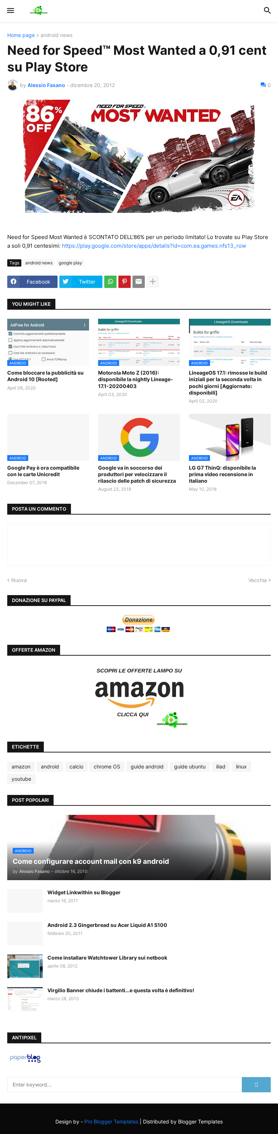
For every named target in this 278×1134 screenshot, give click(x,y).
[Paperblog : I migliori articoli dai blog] (25, 1062)
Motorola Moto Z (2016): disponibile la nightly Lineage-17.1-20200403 (135, 379)
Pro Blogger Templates (111, 1121)
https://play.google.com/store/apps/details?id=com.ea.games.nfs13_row (154, 245)
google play (70, 262)
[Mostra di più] (153, 282)
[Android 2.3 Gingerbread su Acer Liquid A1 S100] (25, 933)
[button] (10, 11)
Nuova (19, 580)
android (50, 766)
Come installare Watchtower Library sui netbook (107, 957)
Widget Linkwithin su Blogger (84, 892)
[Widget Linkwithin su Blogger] (25, 901)
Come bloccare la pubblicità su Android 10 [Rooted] (45, 376)
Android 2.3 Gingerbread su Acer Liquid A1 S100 (107, 925)
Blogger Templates (200, 1121)
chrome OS (107, 766)
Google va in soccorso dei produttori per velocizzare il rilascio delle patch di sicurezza (137, 474)
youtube (21, 779)
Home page (21, 35)
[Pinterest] (124, 282)
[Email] (138, 282)
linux (241, 766)
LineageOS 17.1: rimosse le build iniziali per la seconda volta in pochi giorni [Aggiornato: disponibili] (228, 383)
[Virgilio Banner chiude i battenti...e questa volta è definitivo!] (25, 999)
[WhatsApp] (110, 282)
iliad (221, 766)
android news (56, 35)
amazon (21, 766)
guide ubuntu (190, 766)
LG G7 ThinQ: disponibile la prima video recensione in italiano (222, 474)
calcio (76, 766)
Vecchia (257, 580)
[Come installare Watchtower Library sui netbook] (25, 966)
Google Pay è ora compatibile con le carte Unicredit (43, 471)
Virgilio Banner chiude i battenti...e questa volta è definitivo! (120, 990)
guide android (147, 766)
